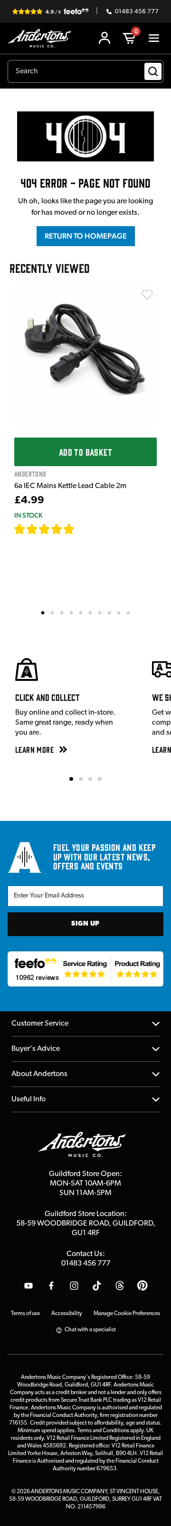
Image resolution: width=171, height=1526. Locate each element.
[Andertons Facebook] (51, 1285)
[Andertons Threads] (119, 1285)
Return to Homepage (86, 235)
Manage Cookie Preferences (127, 1314)
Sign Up (85, 924)
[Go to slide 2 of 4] (81, 779)
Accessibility (66, 1314)
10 (128, 612)
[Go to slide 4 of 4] (99, 779)
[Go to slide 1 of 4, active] (71, 779)
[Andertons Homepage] (42, 38)
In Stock (28, 515)
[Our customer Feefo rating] (85, 969)
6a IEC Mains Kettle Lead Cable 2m (70, 486)
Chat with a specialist (90, 1330)
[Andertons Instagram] (74, 1285)
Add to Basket (85, 452)
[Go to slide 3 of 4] (90, 779)
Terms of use (25, 1314)
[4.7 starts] (44, 529)
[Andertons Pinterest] (142, 1285)
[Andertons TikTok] (97, 1285)
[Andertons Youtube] (28, 1285)
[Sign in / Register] (104, 38)
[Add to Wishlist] (147, 294)
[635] (86, 529)
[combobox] (85, 71)
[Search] (153, 71)
